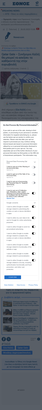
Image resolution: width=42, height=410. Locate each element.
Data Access (21, 285)
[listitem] (21, 162)
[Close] (38, 125)
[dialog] (21, 205)
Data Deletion (8, 285)
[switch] (33, 167)
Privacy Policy (33, 285)
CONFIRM (13, 277)
